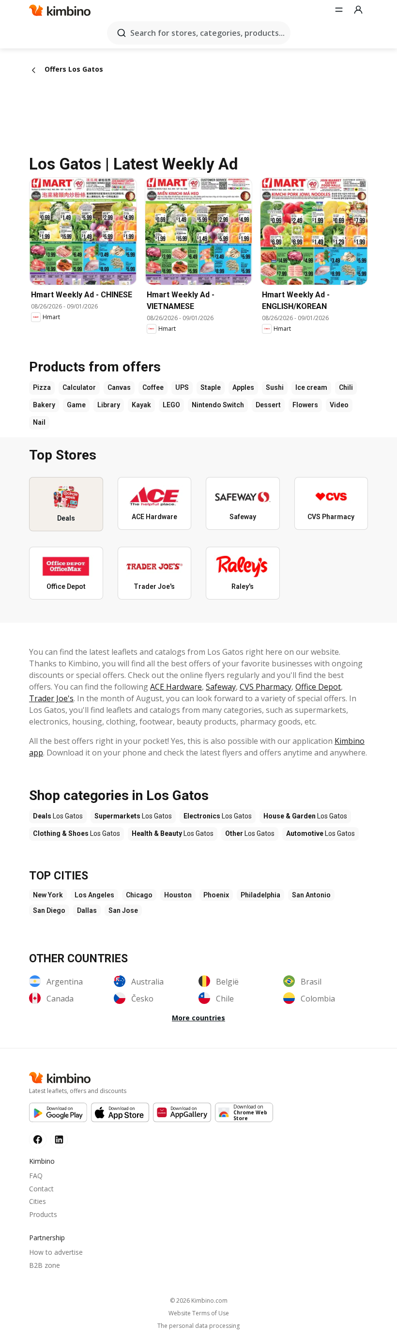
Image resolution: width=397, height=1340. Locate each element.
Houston (178, 895)
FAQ (36, 1175)
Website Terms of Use (198, 1313)
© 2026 (199, 1300)
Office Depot (318, 686)
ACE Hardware (176, 686)
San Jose (123, 910)
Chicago (139, 895)
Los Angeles (94, 895)
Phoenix (216, 895)
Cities (37, 1201)
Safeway (221, 686)
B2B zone (44, 1265)
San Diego (49, 910)
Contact (41, 1188)
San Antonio (311, 895)
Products (43, 1214)
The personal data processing (198, 1326)
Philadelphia (260, 895)
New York (48, 895)
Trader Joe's (51, 698)
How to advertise (56, 1252)
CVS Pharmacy (265, 686)
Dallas (87, 910)
